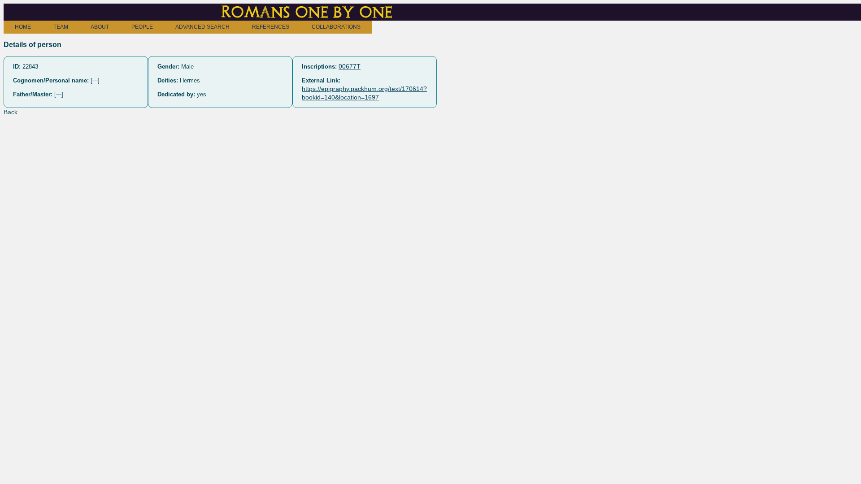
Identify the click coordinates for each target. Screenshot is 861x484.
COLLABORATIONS (336, 27)
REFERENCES (270, 27)
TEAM (60, 27)
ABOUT (100, 27)
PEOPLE (142, 27)
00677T (350, 66)
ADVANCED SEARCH (202, 27)
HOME (23, 27)
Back (10, 112)
